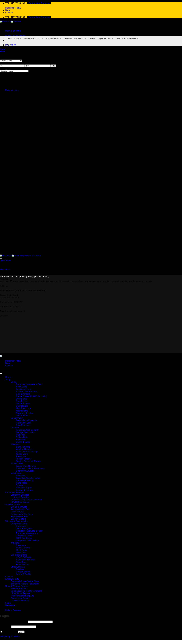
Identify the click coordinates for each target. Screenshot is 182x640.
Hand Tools (21, 483)
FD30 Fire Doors (24, 538)
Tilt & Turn (21, 552)
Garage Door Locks (25, 432)
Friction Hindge (23, 459)
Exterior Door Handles (26, 391)
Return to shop (12, 90)
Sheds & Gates (23, 442)
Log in (21, 632)
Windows (15, 444)
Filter (53, 66)
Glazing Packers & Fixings (28, 461)
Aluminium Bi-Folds (25, 560)
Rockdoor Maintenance (27, 533)
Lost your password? (10, 636)
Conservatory (17, 418)
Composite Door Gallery (27, 540)
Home (9, 39)
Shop (16, 39)
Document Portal (13, 8)
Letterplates (21, 399)
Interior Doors (17, 463)
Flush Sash (21, 550)
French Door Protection (27, 420)
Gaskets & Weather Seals (28, 478)
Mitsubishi (5, 269)
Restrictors (21, 456)
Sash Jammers (23, 447)
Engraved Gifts (104, 39)
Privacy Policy (27, 276)
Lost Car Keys (17, 512)
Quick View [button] (5, 260)
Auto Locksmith (52, 39)
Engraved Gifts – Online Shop (25, 581)
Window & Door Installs (73, 39)
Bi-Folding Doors (19, 555)
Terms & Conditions (9, 276)
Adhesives (21, 475)
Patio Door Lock (23, 423)
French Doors (22, 564)
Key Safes (21, 439)
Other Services (18, 567)
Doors (13, 382)
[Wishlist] (1, 258)
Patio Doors (21, 562)
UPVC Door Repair (20, 502)
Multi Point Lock (23, 408)
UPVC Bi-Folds (23, 557)
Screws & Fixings (24, 490)
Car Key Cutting (18, 519)
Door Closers (22, 415)
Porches (20, 569)
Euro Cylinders (23, 394)
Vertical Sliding (23, 548)
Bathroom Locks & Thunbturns (30, 468)
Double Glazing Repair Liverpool (26, 500)
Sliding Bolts (22, 437)
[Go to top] (1, 373)
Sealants (20, 485)
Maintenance (17, 473)
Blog (7, 10)
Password (5, 627)
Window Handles (24, 449)
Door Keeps (21, 401)
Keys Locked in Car (20, 509)
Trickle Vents (22, 454)
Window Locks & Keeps (27, 451)
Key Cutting (21, 387)
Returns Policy (42, 276)
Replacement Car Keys (22, 514)
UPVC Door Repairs (20, 593)
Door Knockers (23, 403)
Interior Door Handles (26, 466)
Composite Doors (19, 524)
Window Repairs (18, 588)
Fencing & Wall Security (27, 430)
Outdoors (15, 427)
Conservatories (23, 572)
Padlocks (20, 435)
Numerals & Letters (25, 413)
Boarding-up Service (20, 598)
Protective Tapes (24, 488)
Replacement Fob (19, 516)
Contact (9, 12)
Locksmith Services (32, 39)
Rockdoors (21, 526)
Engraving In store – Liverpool (25, 584)
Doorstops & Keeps (25, 471)
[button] (10, 45)
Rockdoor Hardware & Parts (29, 384)
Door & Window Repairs (126, 39)
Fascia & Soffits (23, 574)
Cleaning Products (25, 480)
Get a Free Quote (19, 507)
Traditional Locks (24, 389)
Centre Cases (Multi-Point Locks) (31, 396)
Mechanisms (22, 411)
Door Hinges (22, 406)
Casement (21, 545)
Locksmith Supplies (20, 497)
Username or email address (13, 622)
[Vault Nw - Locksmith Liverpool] (10, 22)
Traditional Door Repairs (22, 596)
